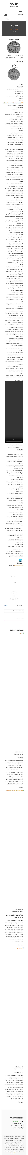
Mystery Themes (14, 1152)
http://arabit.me (18, 565)
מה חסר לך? (13, 576)
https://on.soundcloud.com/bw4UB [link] (13, 103)
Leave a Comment (10, 57)
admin (21, 57)
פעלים (9, 55)
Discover (20, 787)
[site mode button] (5, 15)
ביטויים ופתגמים (19, 911)
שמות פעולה (17, 754)
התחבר (6, 605)
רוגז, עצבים (18, 1072)
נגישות (20, 758)
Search (7, 19)
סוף (15, 582)
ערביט (14, 3)
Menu (20, 11)
